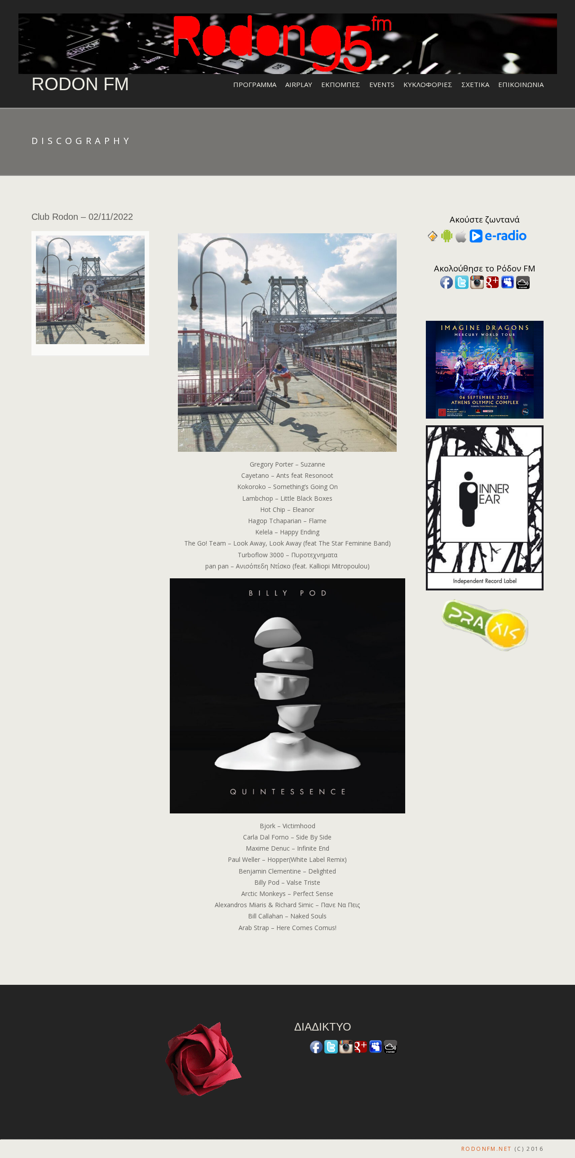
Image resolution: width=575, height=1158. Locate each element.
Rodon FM (80, 84)
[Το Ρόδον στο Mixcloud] (523, 281)
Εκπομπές (340, 84)
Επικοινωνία (521, 84)
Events (381, 84)
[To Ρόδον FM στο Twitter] (462, 281)
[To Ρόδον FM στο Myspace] (507, 281)
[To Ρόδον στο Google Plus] (492, 281)
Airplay (298, 84)
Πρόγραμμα (254, 84)
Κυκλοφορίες (427, 84)
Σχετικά (475, 84)
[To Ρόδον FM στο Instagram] (477, 281)
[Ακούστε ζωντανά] (446, 235)
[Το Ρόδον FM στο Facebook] (446, 281)
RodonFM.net (486, 1149)
